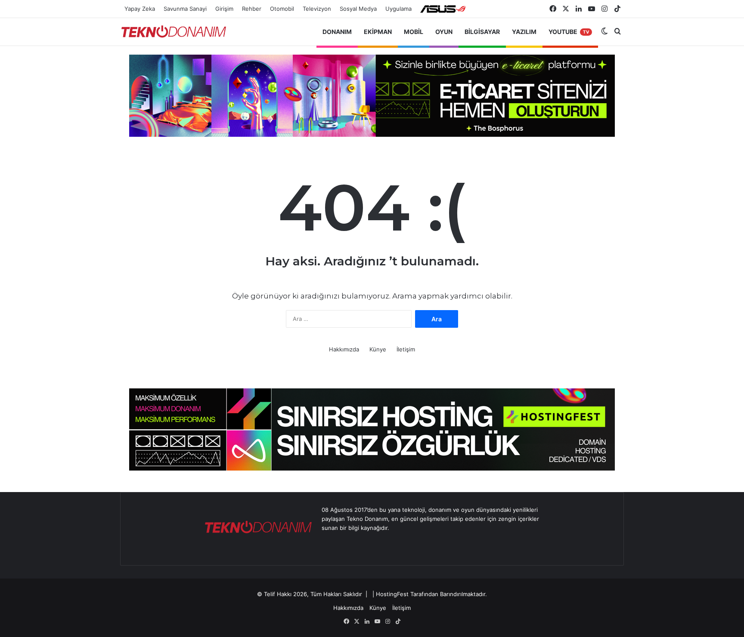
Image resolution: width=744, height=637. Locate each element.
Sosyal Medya (358, 8)
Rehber (251, 8)
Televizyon (317, 8)
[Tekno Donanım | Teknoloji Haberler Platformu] (173, 31)
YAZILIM (524, 31)
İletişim (406, 349)
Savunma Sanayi (185, 8)
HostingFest (392, 594)
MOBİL (413, 31)
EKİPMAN (378, 31)
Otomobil (282, 8)
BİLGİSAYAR (482, 31)
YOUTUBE (569, 31)
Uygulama (398, 8)
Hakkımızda (344, 349)
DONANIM (337, 31)
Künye (377, 349)
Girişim (224, 8)
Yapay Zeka (139, 8)
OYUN (444, 31)
